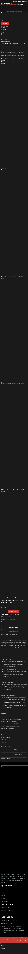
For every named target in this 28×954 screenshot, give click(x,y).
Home (2, 597)
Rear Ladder (12, 619)
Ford (12, 597)
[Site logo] (10, 15)
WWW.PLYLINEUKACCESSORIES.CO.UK (9, 4)
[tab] (7, 624)
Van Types (7, 597)
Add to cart (13, 611)
